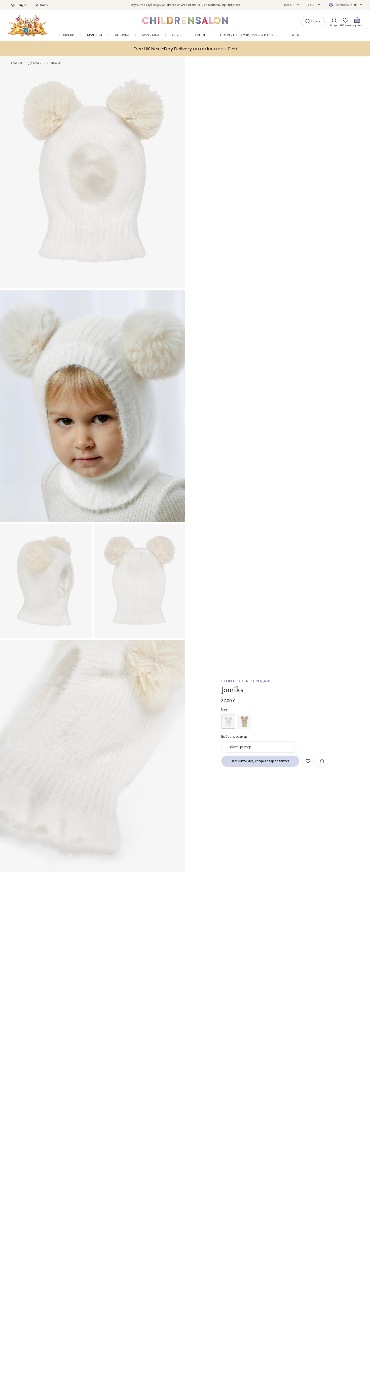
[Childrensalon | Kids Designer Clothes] (28, 26)
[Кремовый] (228, 722)
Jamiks (232, 689)
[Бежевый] (244, 722)
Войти (44, 5)
